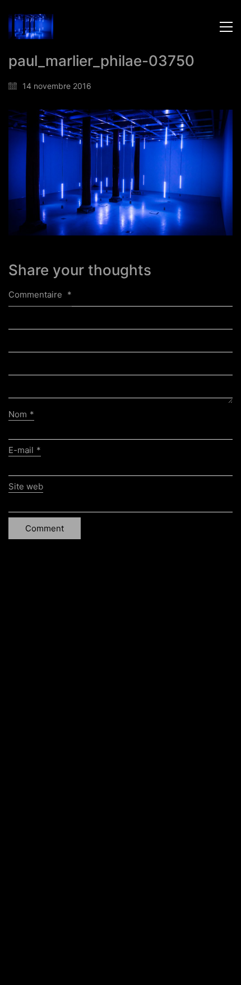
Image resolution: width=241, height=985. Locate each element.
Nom (21, 414)
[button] (226, 27)
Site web (25, 486)
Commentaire (40, 294)
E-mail (24, 450)
